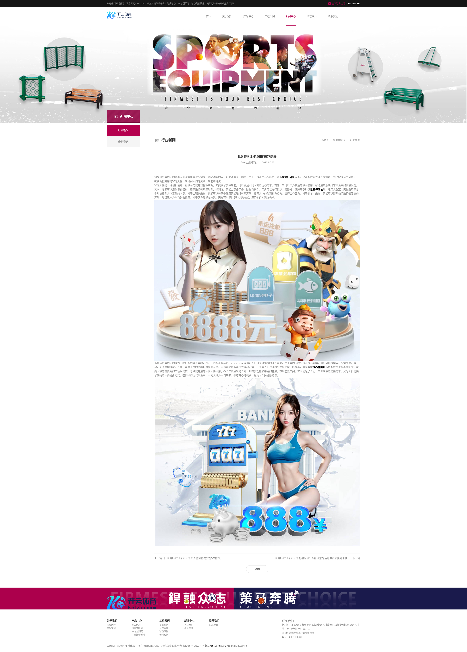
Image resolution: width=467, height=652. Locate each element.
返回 (257, 569)
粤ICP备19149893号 (192, 645)
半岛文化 (111, 628)
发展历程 (111, 625)
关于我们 (227, 16)
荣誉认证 (312, 16)
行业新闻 (355, 140)
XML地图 (213, 625)
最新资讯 (188, 628)
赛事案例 (163, 625)
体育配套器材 (138, 635)
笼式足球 (136, 625)
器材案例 (163, 635)
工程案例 (270, 16)
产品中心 (248, 16)
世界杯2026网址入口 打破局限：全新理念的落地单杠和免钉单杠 (317, 558)
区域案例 (163, 628)
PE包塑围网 (137, 631)
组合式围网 (137, 628)
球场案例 (163, 631)
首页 (208, 16)
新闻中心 (291, 16)
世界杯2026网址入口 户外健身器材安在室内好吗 (187, 558)
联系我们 (333, 16)
